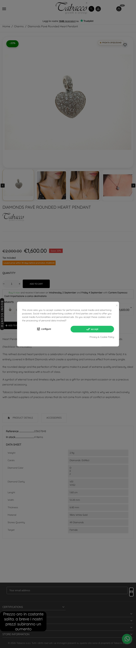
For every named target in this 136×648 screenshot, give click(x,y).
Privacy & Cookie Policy (102, 336)
